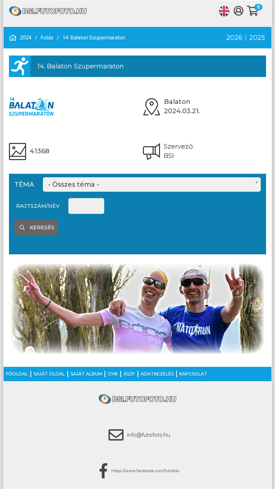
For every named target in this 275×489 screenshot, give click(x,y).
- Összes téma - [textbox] (73, 184)
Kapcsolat (193, 374)
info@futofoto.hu (148, 435)
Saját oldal (49, 374)
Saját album (86, 374)
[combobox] (152, 184)
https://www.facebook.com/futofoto (145, 470)
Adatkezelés (157, 374)
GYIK (113, 374)
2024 (26, 37)
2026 (234, 38)
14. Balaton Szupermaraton (94, 37)
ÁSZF (129, 374)
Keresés (41, 227)
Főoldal (17, 374)
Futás (47, 37)
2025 (257, 38)
